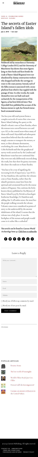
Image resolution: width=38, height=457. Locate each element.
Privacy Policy (28, 452)
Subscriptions (17, 448)
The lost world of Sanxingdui (21, 372)
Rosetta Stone (16, 365)
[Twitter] (10, 239)
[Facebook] (5, 239)
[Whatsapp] (23, 239)
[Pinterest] (14, 239)
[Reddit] (27, 239)
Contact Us (5, 448)
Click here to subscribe (27, 231)
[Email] (32, 239)
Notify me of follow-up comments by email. (18, 301)
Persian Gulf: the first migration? (22, 385)
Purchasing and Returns (12, 452)
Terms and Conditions (11, 450)
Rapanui (12, 18)
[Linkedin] (19, 239)
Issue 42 (4, 16)
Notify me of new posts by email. (14, 305)
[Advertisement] (17, 420)
